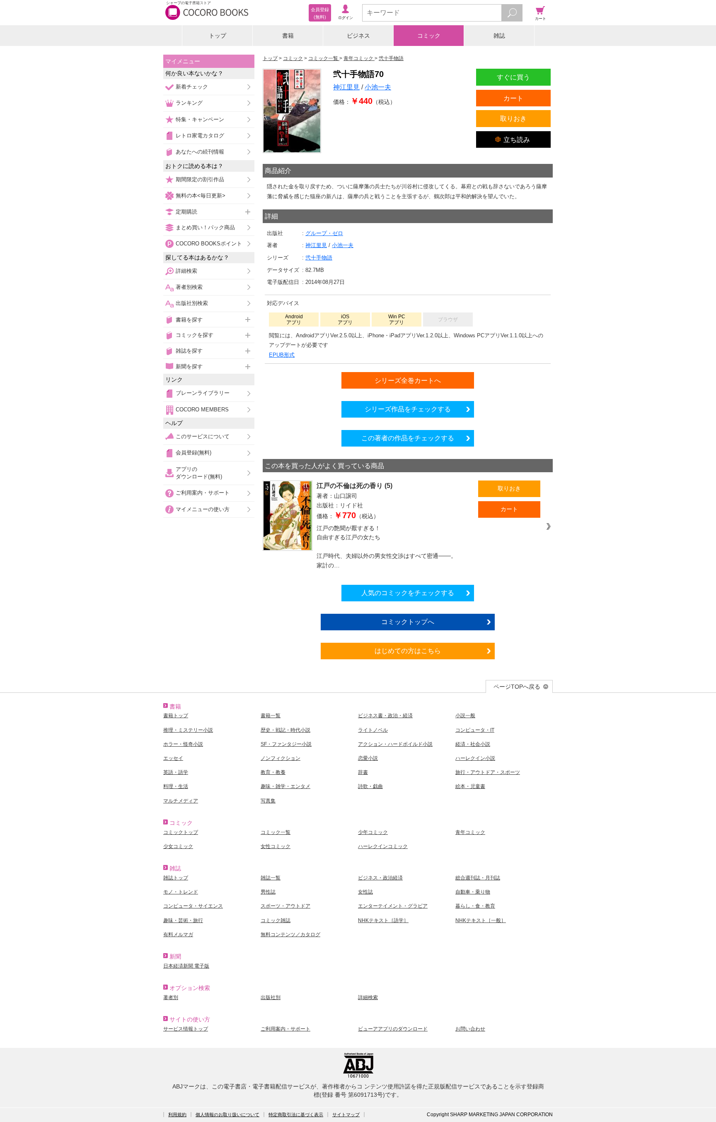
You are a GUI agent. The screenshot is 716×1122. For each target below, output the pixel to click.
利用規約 (177, 1114)
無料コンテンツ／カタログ (290, 934)
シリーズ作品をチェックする (408, 409)
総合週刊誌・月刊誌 (477, 878)
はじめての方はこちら (408, 650)
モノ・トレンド (180, 892)
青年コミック (470, 832)
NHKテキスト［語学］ (383, 920)
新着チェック (192, 87)
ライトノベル (373, 730)
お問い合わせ (470, 1029)
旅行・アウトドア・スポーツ (487, 772)
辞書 (363, 772)
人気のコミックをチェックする (407, 592)
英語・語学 (175, 772)
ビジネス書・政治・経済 (385, 715)
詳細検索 (186, 271)
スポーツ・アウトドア (285, 906)
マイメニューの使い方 (203, 509)
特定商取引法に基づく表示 (295, 1114)
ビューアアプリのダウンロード (393, 1029)
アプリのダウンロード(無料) (199, 473)
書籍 (288, 35)
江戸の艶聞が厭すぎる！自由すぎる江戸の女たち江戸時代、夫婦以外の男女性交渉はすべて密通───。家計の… (387, 547)
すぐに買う (513, 77)
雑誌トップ (175, 878)
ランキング (189, 103)
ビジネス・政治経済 (380, 878)
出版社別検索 (192, 303)
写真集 (268, 801)
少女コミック (178, 846)
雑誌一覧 (271, 878)
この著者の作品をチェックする (407, 438)
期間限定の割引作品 (200, 179)
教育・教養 (273, 772)
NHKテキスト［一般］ (480, 920)
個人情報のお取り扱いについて (227, 1114)
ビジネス (358, 35)
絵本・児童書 (470, 786)
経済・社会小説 (472, 744)
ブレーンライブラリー (203, 393)
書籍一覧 (271, 715)
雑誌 (499, 35)
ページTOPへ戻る (516, 686)
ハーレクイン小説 (475, 758)
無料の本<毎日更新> (200, 195)
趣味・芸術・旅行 (183, 920)
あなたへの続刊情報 (200, 152)
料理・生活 (175, 786)
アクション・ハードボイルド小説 (395, 744)
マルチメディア (180, 801)
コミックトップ (180, 832)
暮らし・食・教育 (475, 906)
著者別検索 (189, 287)
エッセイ (173, 758)
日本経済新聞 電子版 (186, 966)
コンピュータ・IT (474, 730)
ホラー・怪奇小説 (183, 744)
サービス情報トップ (185, 1029)
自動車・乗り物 (472, 892)
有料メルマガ (178, 934)
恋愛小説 (368, 758)
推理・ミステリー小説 (188, 730)
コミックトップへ (407, 621)
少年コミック (373, 832)
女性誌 (365, 892)
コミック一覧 (275, 832)
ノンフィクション (280, 758)
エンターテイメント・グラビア (393, 906)
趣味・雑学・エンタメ (285, 786)
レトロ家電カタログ (200, 135)
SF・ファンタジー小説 (286, 744)
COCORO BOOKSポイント (209, 243)
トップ (217, 35)
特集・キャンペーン (200, 119)
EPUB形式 (282, 355)
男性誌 (268, 892)
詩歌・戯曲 (370, 786)
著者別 (170, 997)
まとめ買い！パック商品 (205, 227)
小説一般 (465, 715)
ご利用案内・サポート (203, 493)
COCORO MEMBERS (202, 409)
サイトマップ (346, 1114)
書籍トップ (175, 715)
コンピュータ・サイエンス (193, 906)
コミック (428, 35)
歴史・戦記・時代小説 (285, 730)
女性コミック (275, 846)
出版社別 (271, 997)
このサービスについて (203, 436)
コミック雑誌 (275, 920)
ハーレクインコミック (383, 846)
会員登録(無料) (193, 452)
